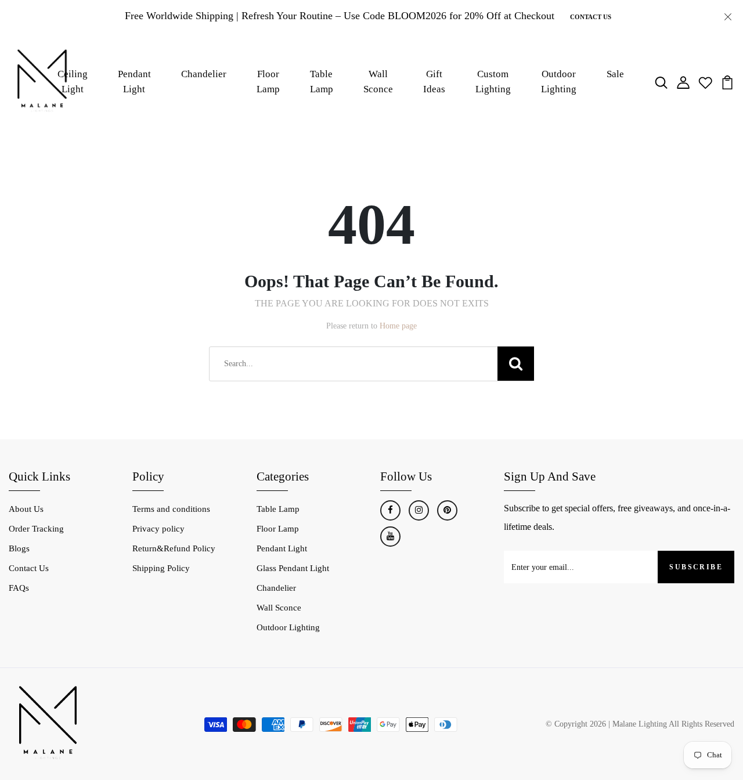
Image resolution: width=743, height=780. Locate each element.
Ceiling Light (72, 81)
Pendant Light (134, 81)
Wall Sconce (378, 81)
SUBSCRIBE (696, 567)
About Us (26, 509)
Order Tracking (36, 528)
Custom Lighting (493, 81)
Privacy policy (158, 528)
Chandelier (203, 74)
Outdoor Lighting (288, 627)
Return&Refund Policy (173, 548)
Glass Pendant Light (293, 568)
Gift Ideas (434, 81)
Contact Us (590, 16)
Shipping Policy (161, 568)
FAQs (19, 588)
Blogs (19, 548)
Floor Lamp (268, 81)
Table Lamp (321, 81)
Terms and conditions (171, 509)
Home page (398, 326)
